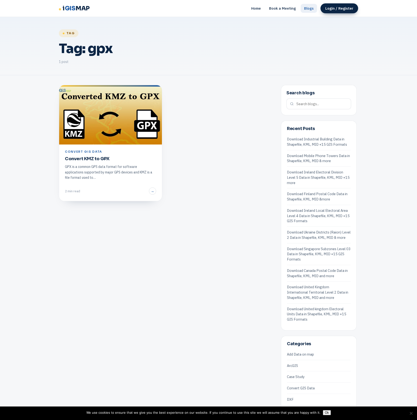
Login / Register (339, 8)
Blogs (309, 8)
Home (256, 8)
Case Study (296, 376)
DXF (290, 399)
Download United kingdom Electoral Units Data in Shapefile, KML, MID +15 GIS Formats (316, 314)
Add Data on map (300, 354)
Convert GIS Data (301, 388)
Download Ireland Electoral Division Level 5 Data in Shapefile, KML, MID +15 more (318, 177)
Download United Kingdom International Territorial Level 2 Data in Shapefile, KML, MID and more (317, 292)
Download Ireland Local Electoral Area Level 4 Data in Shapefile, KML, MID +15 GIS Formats (318, 215)
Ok (327, 412)
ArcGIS (292, 365)
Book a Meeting (282, 8)
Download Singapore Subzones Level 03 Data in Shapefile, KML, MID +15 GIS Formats (319, 254)
